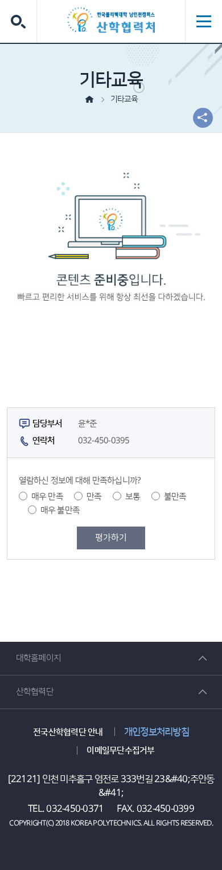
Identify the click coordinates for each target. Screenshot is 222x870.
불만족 (175, 496)
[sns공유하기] (203, 118)
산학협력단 (35, 692)
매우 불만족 (60, 510)
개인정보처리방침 (156, 732)
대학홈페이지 (38, 658)
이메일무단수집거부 (120, 750)
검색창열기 (18, 21)
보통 (133, 496)
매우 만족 (47, 496)
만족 (94, 496)
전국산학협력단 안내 (68, 732)
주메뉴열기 (203, 21)
